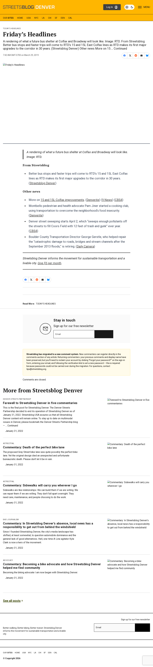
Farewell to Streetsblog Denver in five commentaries (40, 403)
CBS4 (118, 200)
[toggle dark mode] (129, 7)
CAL (70, 18)
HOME (20, 18)
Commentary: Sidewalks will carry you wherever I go (40, 485)
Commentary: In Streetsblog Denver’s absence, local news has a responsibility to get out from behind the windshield (48, 525)
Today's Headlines (12, 28)
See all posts (12, 601)
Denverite (93, 200)
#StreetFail (8, 443)
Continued (120, 48)
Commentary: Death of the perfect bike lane (33, 447)
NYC (36, 18)
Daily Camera (85, 246)
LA (43, 18)
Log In (109, 7)
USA (29, 18)
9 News (107, 200)
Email (58, 334)
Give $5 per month (49, 263)
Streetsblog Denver (42, 183)
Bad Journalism (11, 519)
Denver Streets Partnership (17, 399)
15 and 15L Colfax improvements (62, 200)
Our (8, 18)
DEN (63, 18)
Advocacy (8, 560)
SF (56, 18)
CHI (49, 18)
